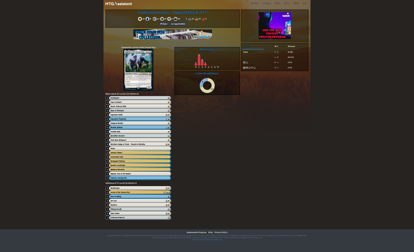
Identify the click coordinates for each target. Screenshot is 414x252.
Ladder (286, 3)
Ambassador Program (196, 232)
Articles (296, 3)
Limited (277, 3)
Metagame (266, 3)
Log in (304, 3)
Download (255, 3)
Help (210, 232)
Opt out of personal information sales (209, 239)
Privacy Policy (220, 232)
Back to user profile (114, 42)
